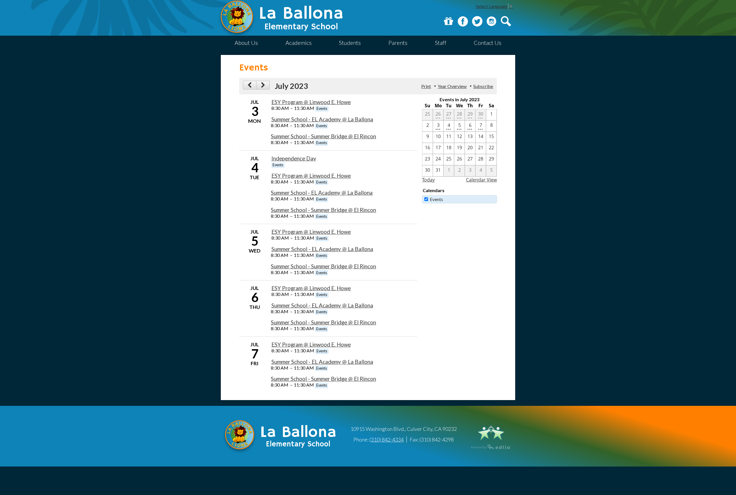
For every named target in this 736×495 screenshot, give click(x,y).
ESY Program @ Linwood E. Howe (311, 102)
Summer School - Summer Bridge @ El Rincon (323, 136)
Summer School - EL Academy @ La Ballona (322, 119)
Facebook (463, 21)
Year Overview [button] (452, 86)
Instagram (491, 21)
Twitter (477, 21)
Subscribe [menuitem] (483, 86)
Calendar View (481, 180)
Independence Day (293, 158)
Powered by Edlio (491, 447)
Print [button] (426, 86)
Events (436, 199)
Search (506, 21)
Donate (448, 21)
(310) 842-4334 (386, 439)
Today (428, 180)
